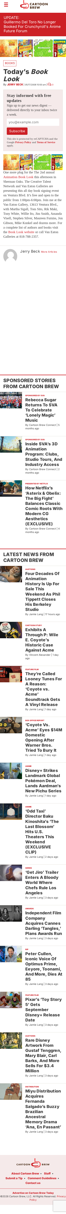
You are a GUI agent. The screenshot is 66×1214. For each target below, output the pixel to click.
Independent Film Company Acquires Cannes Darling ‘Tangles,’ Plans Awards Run (43, 923)
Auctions (30, 569)
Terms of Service (46, 142)
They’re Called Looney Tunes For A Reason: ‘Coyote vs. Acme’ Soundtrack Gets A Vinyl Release (43, 689)
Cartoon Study (33, 625)
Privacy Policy (23, 142)
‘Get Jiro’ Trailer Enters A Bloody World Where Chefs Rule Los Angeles (41, 882)
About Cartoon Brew (25, 1173)
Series (28, 868)
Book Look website (21, 232)
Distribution (32, 1087)
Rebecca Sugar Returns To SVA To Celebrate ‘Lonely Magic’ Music (41, 410)
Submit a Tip (14, 1178)
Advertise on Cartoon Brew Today (33, 1192)
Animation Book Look (18, 177)
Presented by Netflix (36, 484)
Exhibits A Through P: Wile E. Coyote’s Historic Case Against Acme (41, 640)
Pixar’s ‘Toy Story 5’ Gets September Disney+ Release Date (43, 1009)
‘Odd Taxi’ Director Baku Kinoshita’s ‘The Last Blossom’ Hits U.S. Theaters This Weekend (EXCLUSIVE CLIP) (42, 831)
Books (10, 63)
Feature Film (31, 669)
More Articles (49, 251)
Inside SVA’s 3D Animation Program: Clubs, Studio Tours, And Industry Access (43, 454)
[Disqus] (33, 312)
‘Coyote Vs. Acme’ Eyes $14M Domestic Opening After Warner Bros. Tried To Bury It (43, 737)
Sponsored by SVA (35, 395)
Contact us (33, 1183)
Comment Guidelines (42, 1178)
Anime (28, 766)
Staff (47, 1173)
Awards (29, 908)
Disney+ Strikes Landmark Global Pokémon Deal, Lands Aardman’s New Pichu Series (43, 780)
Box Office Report (34, 720)
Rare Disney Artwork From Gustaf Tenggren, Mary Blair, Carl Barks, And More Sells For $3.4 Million (43, 1055)
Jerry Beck (15, 84)
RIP (26, 949)
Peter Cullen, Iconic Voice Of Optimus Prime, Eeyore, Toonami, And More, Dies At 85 (44, 966)
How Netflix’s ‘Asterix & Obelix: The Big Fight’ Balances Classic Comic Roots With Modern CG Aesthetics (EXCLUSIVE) (44, 505)
